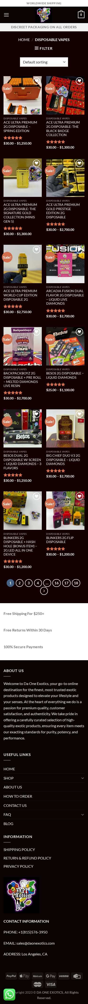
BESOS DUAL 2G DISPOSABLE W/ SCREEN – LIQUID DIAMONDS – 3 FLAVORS (22, 462)
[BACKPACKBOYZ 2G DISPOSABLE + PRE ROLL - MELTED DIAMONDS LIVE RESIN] (23, 346)
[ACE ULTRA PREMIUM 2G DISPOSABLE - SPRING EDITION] (23, 95)
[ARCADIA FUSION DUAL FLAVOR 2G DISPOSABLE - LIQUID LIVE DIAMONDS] (65, 264)
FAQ (7, 814)
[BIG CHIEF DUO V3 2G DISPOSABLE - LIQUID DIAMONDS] (65, 428)
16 (56, 583)
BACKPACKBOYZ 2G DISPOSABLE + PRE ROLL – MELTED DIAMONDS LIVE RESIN (22, 379)
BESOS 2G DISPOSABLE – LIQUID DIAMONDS (65, 375)
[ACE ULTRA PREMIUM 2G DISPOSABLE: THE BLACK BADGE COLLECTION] (65, 95)
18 (76, 583)
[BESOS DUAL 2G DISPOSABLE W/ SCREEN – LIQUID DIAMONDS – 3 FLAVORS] (23, 428)
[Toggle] (82, 778)
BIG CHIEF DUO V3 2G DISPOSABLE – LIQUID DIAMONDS (63, 460)
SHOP (9, 778)
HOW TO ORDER (18, 796)
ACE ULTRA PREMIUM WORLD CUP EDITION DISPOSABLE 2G (20, 295)
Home (24, 39)
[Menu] (6, 15)
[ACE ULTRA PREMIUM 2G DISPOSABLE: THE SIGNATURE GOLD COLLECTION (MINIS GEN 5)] (23, 177)
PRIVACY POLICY (18, 866)
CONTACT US (15, 805)
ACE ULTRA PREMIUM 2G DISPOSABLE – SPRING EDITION (20, 126)
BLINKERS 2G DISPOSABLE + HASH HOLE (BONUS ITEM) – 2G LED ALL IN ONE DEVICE (20, 546)
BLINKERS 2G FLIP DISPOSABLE (60, 540)
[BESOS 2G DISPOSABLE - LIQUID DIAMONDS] (65, 346)
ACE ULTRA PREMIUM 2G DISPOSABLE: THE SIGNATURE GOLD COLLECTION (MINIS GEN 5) (20, 213)
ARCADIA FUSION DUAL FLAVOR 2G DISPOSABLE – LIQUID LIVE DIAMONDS (65, 297)
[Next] (44, 591)
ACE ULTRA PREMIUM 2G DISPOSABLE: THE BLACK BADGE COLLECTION (63, 128)
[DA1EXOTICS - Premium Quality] (43, 15)
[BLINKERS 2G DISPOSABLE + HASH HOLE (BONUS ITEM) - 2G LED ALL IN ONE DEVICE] (23, 510)
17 (66, 583)
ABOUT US (13, 787)
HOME (9, 769)
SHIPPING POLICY (19, 849)
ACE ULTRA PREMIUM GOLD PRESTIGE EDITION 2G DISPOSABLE (63, 211)
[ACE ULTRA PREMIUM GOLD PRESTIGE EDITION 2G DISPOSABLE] (65, 177)
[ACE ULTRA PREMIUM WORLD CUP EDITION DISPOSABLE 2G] (23, 264)
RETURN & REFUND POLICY (27, 858)
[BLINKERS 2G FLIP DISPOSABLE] (65, 510)
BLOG (8, 823)
